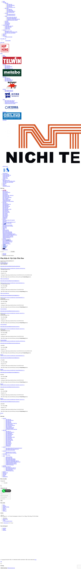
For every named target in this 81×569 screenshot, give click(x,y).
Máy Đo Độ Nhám (6, 242)
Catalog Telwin (5, 178)
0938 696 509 (6, 522)
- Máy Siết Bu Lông (9, 439)
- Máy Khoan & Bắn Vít (9, 432)
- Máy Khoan (7, 454)
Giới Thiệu (4, 508)
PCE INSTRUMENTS (7, 466)
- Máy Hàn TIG (8, 421)
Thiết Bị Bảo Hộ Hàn (6, 200)
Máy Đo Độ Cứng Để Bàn (7, 231)
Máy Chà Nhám (5, 210)
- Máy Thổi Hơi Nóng (9, 434)
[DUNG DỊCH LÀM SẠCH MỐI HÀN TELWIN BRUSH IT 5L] (12, 355)
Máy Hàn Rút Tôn (6, 196)
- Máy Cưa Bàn (8, 444)
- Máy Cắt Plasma (8, 426)
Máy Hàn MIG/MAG (8, 66)
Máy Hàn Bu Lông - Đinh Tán (8, 195)
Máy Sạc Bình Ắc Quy (9, 68)
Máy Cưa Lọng (5, 208)
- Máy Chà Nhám (8, 438)
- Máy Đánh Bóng (8, 435)
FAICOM (4, 474)
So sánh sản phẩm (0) (4, 262)
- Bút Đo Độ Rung (8, 456)
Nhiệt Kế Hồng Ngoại (6, 243)
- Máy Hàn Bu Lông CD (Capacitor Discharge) (13, 448)
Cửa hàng (4, 505)
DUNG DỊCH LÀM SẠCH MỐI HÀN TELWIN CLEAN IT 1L (9, 311)
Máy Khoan (5, 227)
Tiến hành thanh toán (11, 567)
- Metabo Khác (8, 445)
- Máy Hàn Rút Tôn (8, 424)
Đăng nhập (2, 42)
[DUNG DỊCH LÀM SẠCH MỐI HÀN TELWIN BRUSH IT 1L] (12, 297)
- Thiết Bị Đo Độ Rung (9, 464)
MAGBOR (5, 453)
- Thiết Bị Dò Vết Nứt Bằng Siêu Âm (12, 460)
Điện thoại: (5, 518)
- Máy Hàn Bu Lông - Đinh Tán (11, 423)
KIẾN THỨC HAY (6, 180)
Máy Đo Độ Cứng (6, 230)
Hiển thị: (2, 261)
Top (1, 561)
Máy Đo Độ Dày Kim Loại (7, 241)
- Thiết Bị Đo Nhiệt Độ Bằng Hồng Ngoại (12, 461)
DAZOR (4, 465)
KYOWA (4, 111)
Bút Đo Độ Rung (6, 229)
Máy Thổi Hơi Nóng (8, 80)
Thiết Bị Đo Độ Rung (6, 237)
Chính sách (5, 510)
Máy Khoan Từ (5, 215)
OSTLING (5, 120)
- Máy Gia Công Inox (9, 440)
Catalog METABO (6, 176)
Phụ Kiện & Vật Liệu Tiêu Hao (8, 201)
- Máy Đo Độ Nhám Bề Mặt (10, 459)
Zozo (35, 559)
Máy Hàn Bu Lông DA (9, 91)
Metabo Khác (5, 217)
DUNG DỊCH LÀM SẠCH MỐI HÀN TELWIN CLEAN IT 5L (9, 326)
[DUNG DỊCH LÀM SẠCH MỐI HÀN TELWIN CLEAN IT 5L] (12, 328)
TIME (4, 99)
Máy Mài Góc (7, 77)
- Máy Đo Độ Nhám (9, 469)
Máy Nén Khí (5, 213)
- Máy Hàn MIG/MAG (9, 420)
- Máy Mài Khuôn (8, 433)
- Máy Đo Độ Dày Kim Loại (10, 468)
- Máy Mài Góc (8, 431)
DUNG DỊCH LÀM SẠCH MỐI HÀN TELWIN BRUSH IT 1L (9, 295)
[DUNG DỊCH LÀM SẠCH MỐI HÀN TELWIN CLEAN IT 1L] (12, 313)
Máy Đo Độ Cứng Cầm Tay (10, 100)
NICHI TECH (5, 166)
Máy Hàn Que (7, 65)
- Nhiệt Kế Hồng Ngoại (9, 470)
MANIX (4, 471)
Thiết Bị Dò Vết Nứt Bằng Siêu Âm (11, 102)
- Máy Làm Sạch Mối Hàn (10, 425)
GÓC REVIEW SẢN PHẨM (8, 182)
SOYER (4, 89)
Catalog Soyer (5, 177)
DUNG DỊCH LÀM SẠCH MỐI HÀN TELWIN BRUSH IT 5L (9, 280)
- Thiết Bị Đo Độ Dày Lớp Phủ (10, 462)
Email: (4, 520)
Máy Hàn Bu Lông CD (9, 90)
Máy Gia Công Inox (6, 212)
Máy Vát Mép (5, 214)
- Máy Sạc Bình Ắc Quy (9, 427)
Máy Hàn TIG (7, 67)
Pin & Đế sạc (5, 218)
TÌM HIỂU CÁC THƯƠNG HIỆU (9, 181)
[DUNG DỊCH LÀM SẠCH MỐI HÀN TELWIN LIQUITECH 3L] (12, 268)
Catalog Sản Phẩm (6, 506)
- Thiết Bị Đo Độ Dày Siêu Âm (11, 463)
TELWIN (4, 64)
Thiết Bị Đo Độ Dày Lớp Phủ (10, 103)
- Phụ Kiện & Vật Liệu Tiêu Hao (11, 429)
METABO (4, 430)
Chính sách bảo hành (6, 186)
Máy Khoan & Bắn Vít (9, 79)
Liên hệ (4, 509)
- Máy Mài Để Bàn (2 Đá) (10, 437)
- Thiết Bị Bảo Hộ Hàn (9, 428)
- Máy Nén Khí (8, 441)
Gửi (1, 500)
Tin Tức (4, 507)
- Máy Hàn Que (8, 419)
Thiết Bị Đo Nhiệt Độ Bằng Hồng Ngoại (10, 234)
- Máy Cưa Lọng (8, 436)
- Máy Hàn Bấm (8, 422)
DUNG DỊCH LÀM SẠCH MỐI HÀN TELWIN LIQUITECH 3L (10, 266)
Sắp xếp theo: (2, 260)
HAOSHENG (5, 173)
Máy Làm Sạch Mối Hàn (7, 197)
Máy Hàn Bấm (5, 194)
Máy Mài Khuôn (8, 78)
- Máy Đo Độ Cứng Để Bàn (10, 458)
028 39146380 (7, 40)
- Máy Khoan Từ (8, 443)
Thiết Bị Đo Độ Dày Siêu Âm (8, 236)
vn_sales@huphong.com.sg (7, 521)
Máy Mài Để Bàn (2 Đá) (7, 209)
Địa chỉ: (2, 515)
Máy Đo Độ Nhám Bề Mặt (9, 101)
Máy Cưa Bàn (5, 216)
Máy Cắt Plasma (5, 198)
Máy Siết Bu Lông (6, 211)
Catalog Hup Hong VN (7, 175)
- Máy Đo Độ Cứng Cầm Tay (10, 467)
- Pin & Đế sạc (8, 446)
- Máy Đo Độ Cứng (8, 457)
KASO (4, 475)
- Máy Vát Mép (8, 442)
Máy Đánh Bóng (6, 207)
